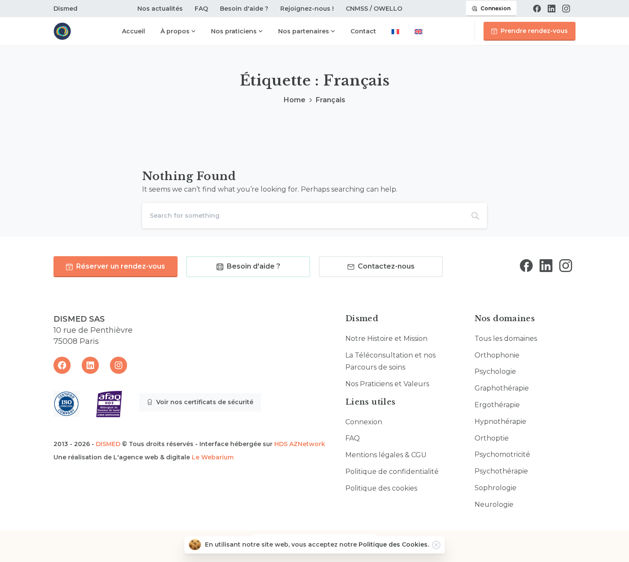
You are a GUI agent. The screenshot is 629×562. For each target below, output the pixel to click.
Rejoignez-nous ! (307, 8)
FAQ (201, 8)
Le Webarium (213, 457)
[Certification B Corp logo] (66, 404)
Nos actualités (160, 8)
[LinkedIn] (551, 8)
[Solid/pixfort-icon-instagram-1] (566, 265)
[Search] (475, 215)
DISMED (108, 444)
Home (295, 100)
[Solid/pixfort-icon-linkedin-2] (546, 265)
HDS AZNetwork (299, 444)
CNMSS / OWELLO (374, 8)
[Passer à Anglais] (418, 32)
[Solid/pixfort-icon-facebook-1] (526, 265)
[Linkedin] (90, 365)
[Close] (436, 545)
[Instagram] (566, 8)
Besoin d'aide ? (244, 8)
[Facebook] (537, 8)
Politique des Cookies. (394, 544)
